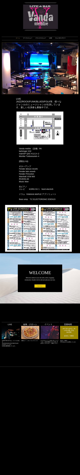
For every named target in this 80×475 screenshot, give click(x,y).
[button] (40, 68)
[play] (75, 92)
